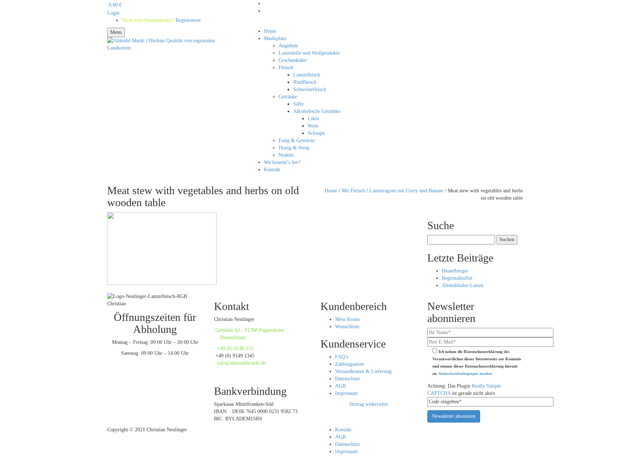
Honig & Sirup (294, 147)
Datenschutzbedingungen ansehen (465, 374)
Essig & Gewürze (297, 140)
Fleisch (286, 67)
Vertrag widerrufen (368, 404)
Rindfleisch (304, 82)
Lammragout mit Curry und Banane (406, 190)
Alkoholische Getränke (316, 111)
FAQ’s (341, 357)
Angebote (288, 45)
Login (113, 13)
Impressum (346, 393)
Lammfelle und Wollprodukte (309, 53)
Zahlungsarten (349, 364)
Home (270, 31)
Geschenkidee (293, 60)
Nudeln (286, 155)
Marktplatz (275, 38)
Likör (313, 118)
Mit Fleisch (353, 190)
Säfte (298, 104)
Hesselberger (455, 271)
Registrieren (177, 13)
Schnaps (316, 133)
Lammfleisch (306, 75)
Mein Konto (347, 319)
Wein (313, 126)
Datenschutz (347, 378)
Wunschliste (347, 326)
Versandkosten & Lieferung (363, 371)
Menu (116, 32)
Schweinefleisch (309, 89)
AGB (340, 386)
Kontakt (272, 169)
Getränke (288, 96)
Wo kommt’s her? (282, 162)
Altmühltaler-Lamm (462, 285)
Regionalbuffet (457, 278)
